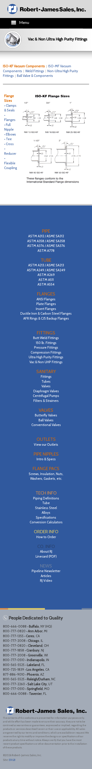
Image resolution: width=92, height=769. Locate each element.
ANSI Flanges (46, 299)
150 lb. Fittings (46, 343)
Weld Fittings (34, 71)
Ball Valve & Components (35, 76)
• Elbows (10, 134)
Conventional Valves (46, 425)
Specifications (46, 517)
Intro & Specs (46, 459)
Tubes (46, 381)
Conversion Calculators (46, 522)
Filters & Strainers (46, 401)
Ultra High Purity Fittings (46, 357)
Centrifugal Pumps (46, 396)
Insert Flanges (46, 309)
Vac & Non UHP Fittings (46, 362)
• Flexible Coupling (10, 163)
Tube (46, 503)
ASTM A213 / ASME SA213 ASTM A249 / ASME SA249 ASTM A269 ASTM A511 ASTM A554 (46, 274)
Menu (24, 23)
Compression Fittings (46, 352)
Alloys (46, 512)
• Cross (9, 144)
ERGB (12, 760)
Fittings (46, 376)
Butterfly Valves (46, 415)
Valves (46, 386)
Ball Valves (46, 420)
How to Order (46, 537)
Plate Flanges (46, 304)
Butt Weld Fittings (46, 338)
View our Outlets (46, 444)
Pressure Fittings (46, 347)
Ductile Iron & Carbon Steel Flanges (46, 313)
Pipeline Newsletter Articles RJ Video (46, 575)
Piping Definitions (46, 498)
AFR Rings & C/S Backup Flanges (46, 318)
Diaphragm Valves (46, 391)
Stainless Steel (46, 508)
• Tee (8, 139)
